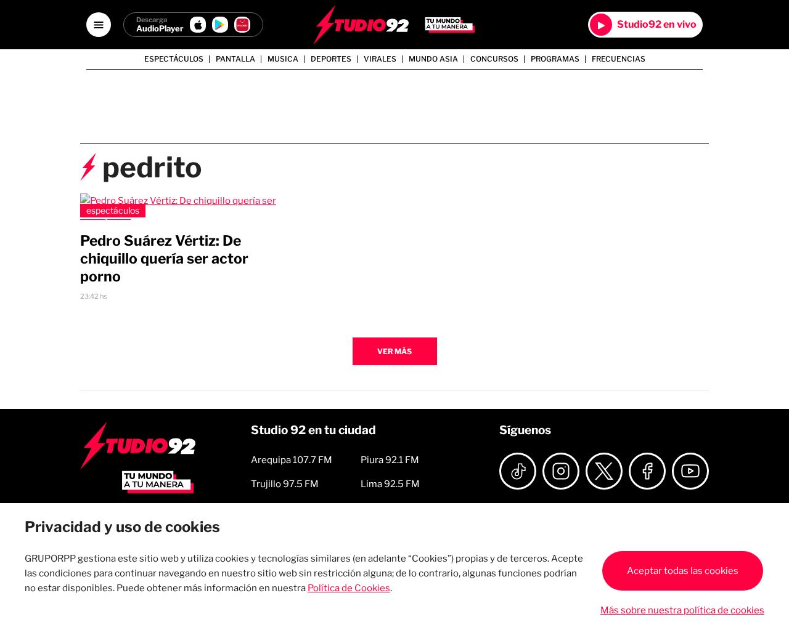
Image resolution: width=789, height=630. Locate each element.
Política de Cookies (349, 588)
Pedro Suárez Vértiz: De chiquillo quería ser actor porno (164, 258)
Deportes (331, 59)
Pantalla (235, 59)
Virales (380, 59)
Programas (555, 59)
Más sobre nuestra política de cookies (682, 610)
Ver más (394, 351)
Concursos (494, 59)
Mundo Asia (433, 59)
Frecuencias (618, 59)
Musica (283, 59)
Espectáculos (173, 59)
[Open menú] (98, 24)
